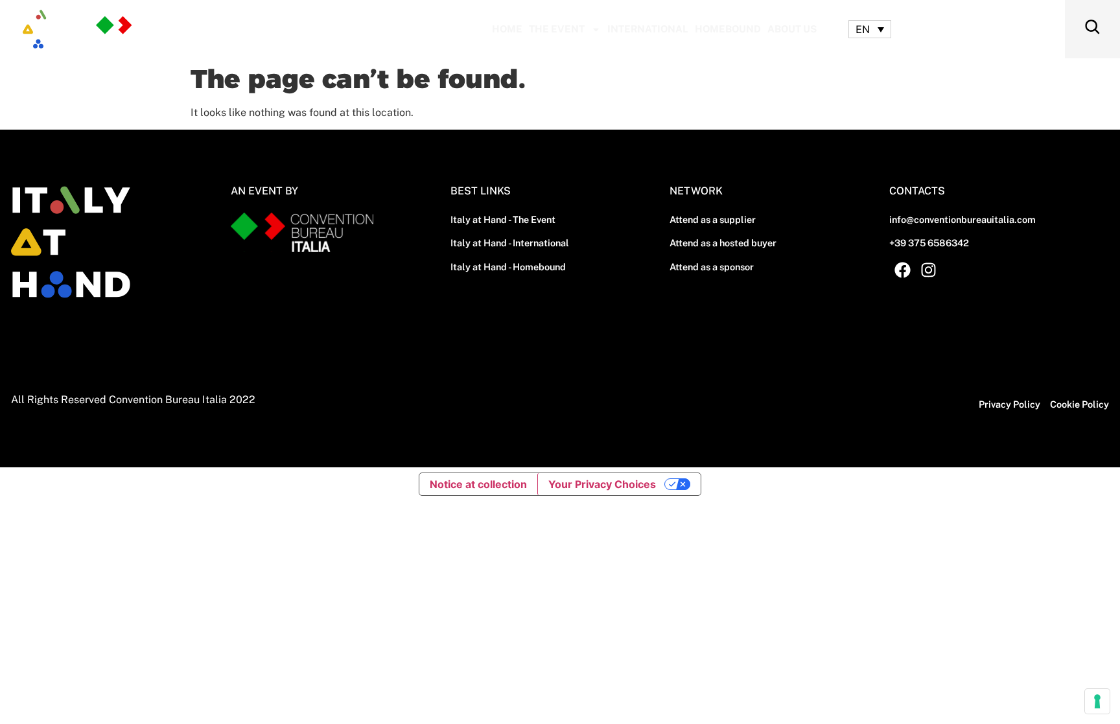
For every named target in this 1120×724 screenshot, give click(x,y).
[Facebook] (902, 270)
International (647, 28)
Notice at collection (478, 484)
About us (792, 28)
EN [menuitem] (863, 29)
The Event (557, 28)
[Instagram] (928, 270)
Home (507, 28)
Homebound (728, 28)
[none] (869, 29)
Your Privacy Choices (602, 484)
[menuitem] (869, 29)
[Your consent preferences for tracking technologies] (1097, 701)
